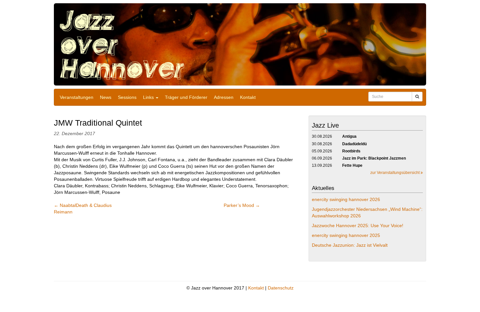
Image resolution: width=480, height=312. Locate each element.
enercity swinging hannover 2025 (346, 235)
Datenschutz (281, 287)
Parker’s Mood (242, 205)
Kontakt (248, 97)
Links (149, 97)
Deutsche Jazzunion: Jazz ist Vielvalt (350, 245)
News (105, 97)
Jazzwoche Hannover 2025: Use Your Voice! (357, 225)
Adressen (223, 97)
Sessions (127, 97)
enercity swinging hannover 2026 (346, 199)
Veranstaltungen (76, 97)
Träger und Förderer (186, 97)
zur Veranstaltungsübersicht (395, 172)
